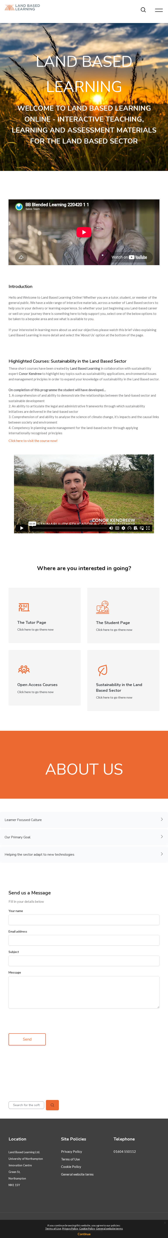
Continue (84, 1234)
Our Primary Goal (17, 837)
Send (27, 1039)
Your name (16, 911)
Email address (18, 931)
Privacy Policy (71, 1151)
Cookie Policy (71, 1167)
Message (15, 972)
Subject (14, 952)
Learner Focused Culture (23, 820)
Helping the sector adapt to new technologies (39, 854)
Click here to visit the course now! (33, 441)
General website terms (77, 1174)
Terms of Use (70, 1159)
